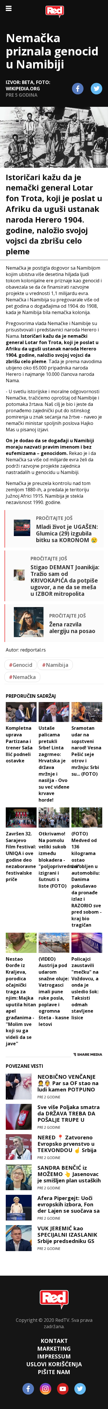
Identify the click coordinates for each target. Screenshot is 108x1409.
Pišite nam (54, 1372)
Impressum (54, 1356)
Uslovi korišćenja (54, 1364)
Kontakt (54, 1341)
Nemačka (22, 676)
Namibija (55, 664)
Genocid (20, 664)
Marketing (54, 1348)
